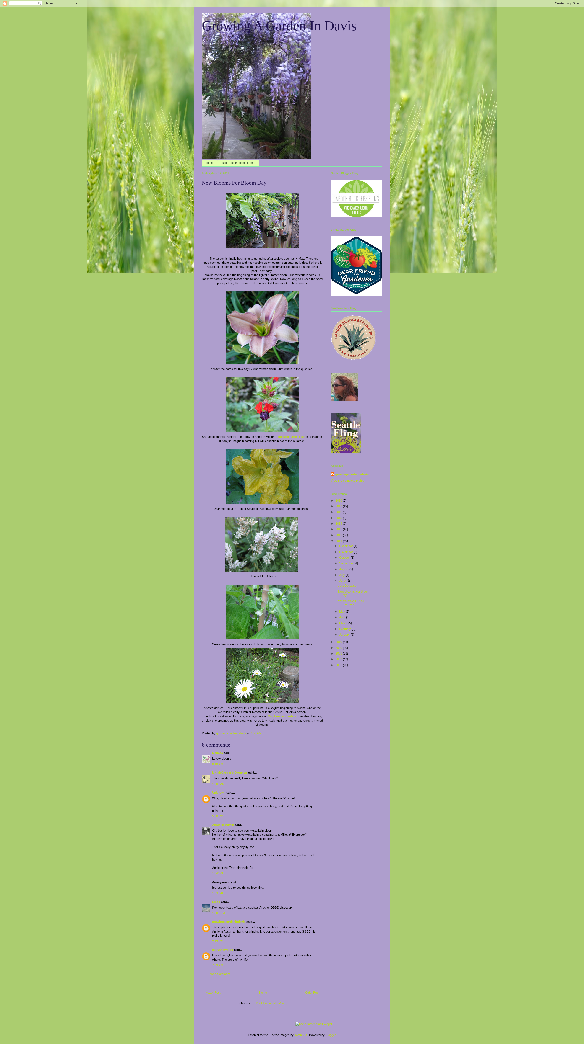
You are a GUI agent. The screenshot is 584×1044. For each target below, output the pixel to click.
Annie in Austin (223, 825)
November (346, 552)
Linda (216, 902)
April (342, 617)
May (342, 611)
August (344, 569)
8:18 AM (217, 764)
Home (210, 163)
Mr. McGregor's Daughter (229, 772)
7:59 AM (217, 965)
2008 (339, 653)
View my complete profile (347, 480)
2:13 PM (217, 941)
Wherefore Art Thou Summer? (351, 602)
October (345, 557)
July (342, 575)
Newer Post (213, 992)
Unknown (218, 792)
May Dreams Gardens (282, 716)
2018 (339, 500)
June (343, 580)
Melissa (217, 753)
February (345, 629)
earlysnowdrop (222, 949)
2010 (339, 642)
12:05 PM (218, 913)
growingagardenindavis (228, 921)
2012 (339, 535)
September (347, 563)
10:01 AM (218, 784)
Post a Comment (219, 974)
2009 (339, 648)
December (346, 546)
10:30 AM (218, 893)
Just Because (347, 585)
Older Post (312, 992)
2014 (339, 523)
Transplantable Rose (291, 436)
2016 (339, 512)
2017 (339, 506)
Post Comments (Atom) (271, 1003)
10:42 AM (218, 873)
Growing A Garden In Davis (279, 25)
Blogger (330, 1035)
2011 (339, 541)
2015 (339, 518)
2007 (339, 659)
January (345, 634)
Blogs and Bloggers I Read (238, 163)
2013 (339, 529)
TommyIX (301, 1035)
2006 (339, 665)
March (343, 623)
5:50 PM (217, 816)
